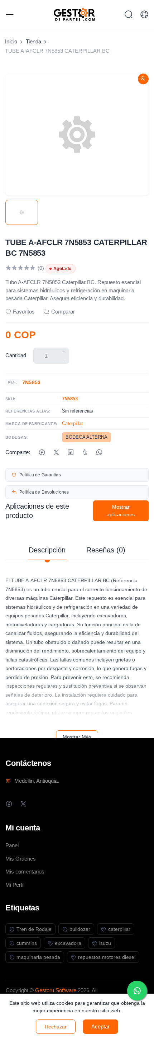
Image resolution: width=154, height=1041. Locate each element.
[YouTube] (51, 803)
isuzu (105, 943)
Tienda (33, 41)
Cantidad (15, 355)
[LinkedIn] (70, 452)
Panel (12, 845)
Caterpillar (72, 423)
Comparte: (17, 452)
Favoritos (24, 311)
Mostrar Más (77, 737)
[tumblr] (84, 452)
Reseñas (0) (105, 550)
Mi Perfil (14, 885)
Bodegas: (16, 437)
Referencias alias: (27, 411)
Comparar (63, 311)
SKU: (10, 399)
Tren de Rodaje (34, 929)
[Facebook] (41, 452)
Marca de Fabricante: (31, 423)
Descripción (47, 550)
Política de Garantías (40, 474)
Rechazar (56, 1027)
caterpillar (119, 929)
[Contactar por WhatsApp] (137, 990)
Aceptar (100, 1026)
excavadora (68, 943)
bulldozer (79, 929)
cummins (26, 943)
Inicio (11, 41)
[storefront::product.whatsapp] (99, 452)
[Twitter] (23, 803)
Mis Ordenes (20, 859)
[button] (144, 14)
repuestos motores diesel (106, 957)
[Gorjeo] (56, 452)
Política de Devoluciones (44, 492)
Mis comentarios (24, 871)
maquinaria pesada (38, 957)
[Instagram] (37, 803)
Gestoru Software (55, 990)
